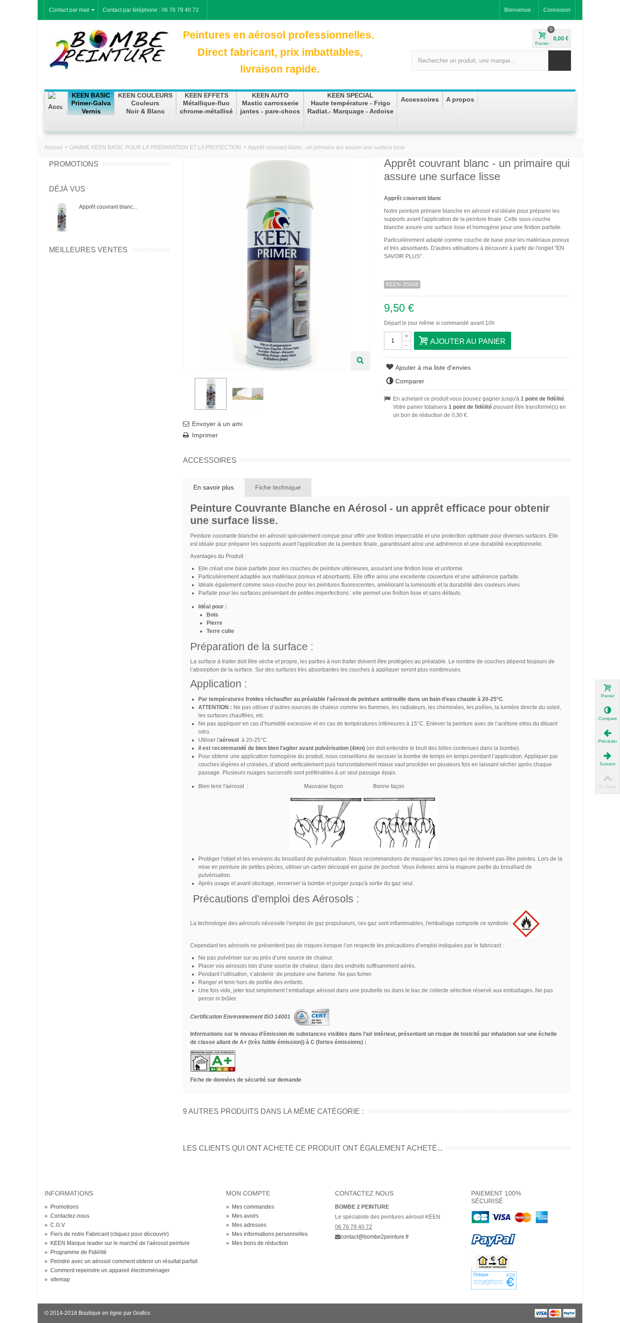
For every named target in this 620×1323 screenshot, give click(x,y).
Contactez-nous (66, 1216)
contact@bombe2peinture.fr (374, 1237)
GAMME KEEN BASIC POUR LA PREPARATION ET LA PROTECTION (155, 147)
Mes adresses (246, 1225)
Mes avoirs (242, 1216)
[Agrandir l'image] (360, 360)
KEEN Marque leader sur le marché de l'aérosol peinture (117, 1243)
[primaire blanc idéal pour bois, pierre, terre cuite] (248, 394)
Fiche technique (278, 487)
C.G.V (54, 1225)
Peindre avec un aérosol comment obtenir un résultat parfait (120, 1261)
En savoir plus (213, 487)
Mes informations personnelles (267, 1234)
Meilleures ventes (88, 250)
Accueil (53, 147)
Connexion (557, 10)
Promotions (73, 164)
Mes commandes (250, 1207)
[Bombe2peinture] (109, 49)
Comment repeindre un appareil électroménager (107, 1270)
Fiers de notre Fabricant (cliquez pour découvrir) (106, 1234)
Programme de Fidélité (75, 1252)
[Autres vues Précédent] (187, 396)
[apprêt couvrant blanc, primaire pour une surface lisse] (210, 394)
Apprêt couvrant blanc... (108, 207)
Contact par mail (69, 10)
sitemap (57, 1279)
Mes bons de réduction (257, 1243)
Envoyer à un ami (217, 423)
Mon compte (248, 1193)
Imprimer (205, 435)
